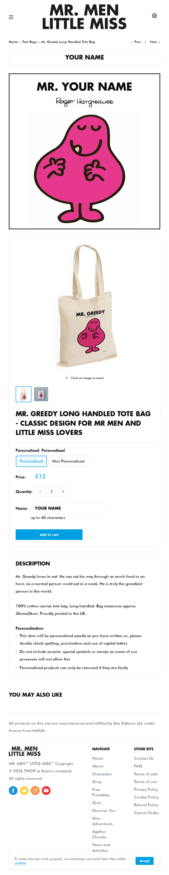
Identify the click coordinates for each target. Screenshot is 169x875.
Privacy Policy (146, 789)
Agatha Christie (99, 834)
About (97, 766)
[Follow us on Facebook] (13, 790)
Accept (145, 861)
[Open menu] (11, 17)
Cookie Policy (146, 797)
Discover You (104, 810)
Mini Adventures (102, 821)
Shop (96, 781)
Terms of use (145, 781)
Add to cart (49, 534)
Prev (137, 42)
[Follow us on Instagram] (35, 790)
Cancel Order (146, 812)
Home (13, 42)
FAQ (138, 766)
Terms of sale (146, 774)
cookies (20, 863)
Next (153, 42)
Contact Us (144, 758)
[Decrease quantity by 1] (40, 491)
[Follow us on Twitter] (24, 790)
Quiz (96, 802)
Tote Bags (29, 42)
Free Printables (101, 792)
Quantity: (24, 491)
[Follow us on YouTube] (46, 790)
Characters (102, 774)
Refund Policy (146, 804)
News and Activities (101, 847)
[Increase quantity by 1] (63, 491)
